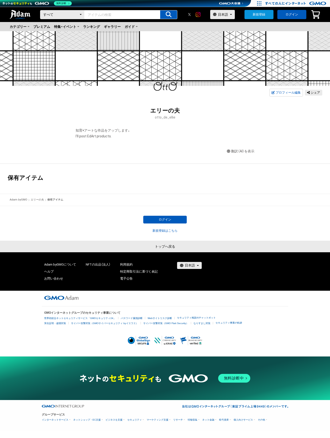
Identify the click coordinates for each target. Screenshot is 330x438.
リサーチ (178, 419)
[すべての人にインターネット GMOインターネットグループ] (296, 3)
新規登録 (259, 14)
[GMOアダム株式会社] (61, 298)
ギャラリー (112, 26)
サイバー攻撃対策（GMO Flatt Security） (165, 323)
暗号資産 (224, 419)
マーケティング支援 (157, 419)
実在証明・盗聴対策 (55, 323)
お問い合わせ (53, 278)
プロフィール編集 (288, 92)
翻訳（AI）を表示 (242, 151)
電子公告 (126, 278)
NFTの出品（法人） (98, 264)
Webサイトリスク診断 (160, 318)
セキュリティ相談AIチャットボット (196, 317)
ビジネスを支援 (114, 419)
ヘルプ (49, 271)
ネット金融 (208, 419)
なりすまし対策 (202, 323)
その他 (261, 419)
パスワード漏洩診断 (132, 318)
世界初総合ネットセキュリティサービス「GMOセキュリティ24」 (80, 318)
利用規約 (126, 264)
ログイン (292, 14)
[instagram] (198, 14)
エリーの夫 (37, 199)
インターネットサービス (55, 419)
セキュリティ (134, 419)
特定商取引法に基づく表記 (139, 271)
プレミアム (41, 27)
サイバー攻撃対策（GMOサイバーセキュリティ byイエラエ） (104, 323)
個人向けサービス (243, 419)
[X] (189, 14)
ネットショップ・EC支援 (87, 419)
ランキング (91, 26)
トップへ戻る (165, 246)
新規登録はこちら (165, 230)
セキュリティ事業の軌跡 (228, 322)
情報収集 (192, 419)
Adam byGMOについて (60, 264)
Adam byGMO (18, 199)
